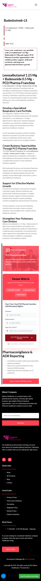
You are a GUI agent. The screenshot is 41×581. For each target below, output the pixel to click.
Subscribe (20, 423)
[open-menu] (36, 5)
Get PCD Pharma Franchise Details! (20, 337)
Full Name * (8, 311)
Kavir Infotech (30, 559)
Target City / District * (11, 327)
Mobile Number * (10, 319)
